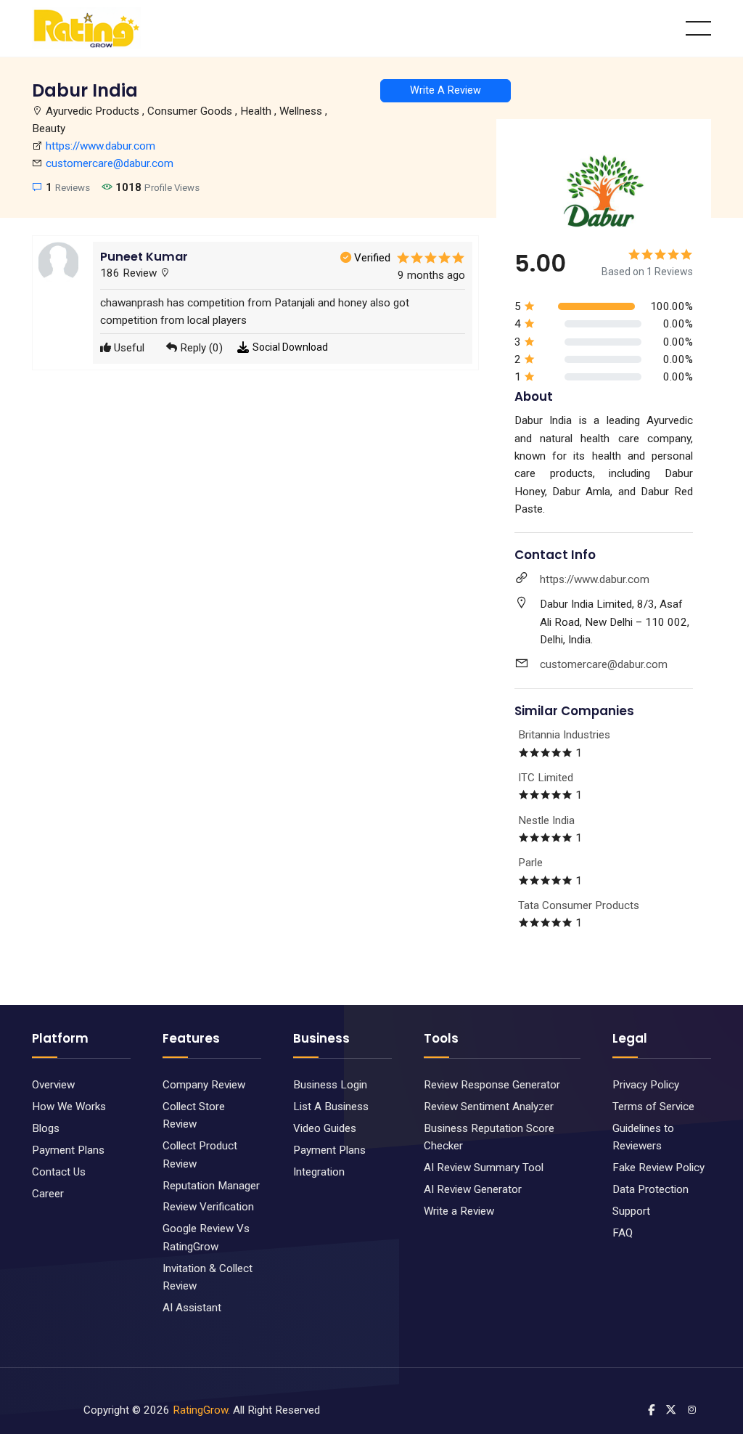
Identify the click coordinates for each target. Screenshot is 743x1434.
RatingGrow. (201, 1410)
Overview (53, 1084)
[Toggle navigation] (698, 28)
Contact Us (59, 1171)
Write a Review (459, 1211)
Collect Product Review (200, 1154)
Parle (530, 862)
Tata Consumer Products (578, 905)
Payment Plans (68, 1150)
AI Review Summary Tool (483, 1167)
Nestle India (546, 820)
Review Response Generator (492, 1084)
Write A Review (445, 90)
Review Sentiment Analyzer (489, 1106)
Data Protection (650, 1189)
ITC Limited (545, 777)
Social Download (290, 347)
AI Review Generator (473, 1189)
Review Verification (208, 1206)
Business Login (330, 1084)
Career (48, 1193)
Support (631, 1211)
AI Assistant (192, 1307)
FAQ (622, 1232)
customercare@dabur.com (109, 163)
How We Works (69, 1106)
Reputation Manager (211, 1185)
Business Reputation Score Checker (489, 1137)
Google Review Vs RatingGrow (206, 1237)
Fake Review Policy (658, 1167)
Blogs (45, 1128)
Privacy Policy (645, 1084)
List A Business (331, 1106)
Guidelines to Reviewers (643, 1137)
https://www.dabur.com (100, 145)
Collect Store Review (194, 1115)
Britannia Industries (564, 734)
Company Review (204, 1084)
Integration (319, 1171)
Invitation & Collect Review (208, 1277)
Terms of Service (653, 1106)
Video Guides (324, 1128)
